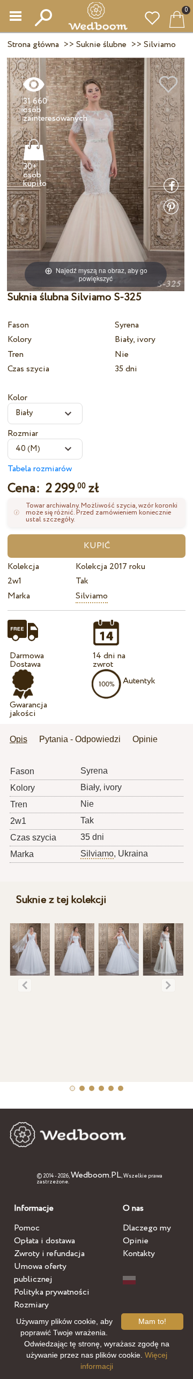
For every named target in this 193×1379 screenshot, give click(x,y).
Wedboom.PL (96, 1175)
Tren (16, 354)
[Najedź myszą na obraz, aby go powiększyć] (95, 174)
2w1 (14, 581)
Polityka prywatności (52, 1292)
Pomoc (27, 1228)
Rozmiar (23, 433)
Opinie (136, 1241)
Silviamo (92, 596)
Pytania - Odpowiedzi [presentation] (80, 739)
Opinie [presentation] (145, 739)
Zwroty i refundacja (49, 1254)
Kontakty (139, 1254)
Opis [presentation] (18, 739)
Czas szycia (28, 369)
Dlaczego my (147, 1228)
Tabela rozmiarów (40, 469)
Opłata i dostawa (44, 1241)
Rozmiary (31, 1305)
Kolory (20, 339)
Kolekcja (23, 567)
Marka (19, 596)
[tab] (22, 740)
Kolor (17, 398)
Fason (18, 325)
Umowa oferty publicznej (40, 1272)
